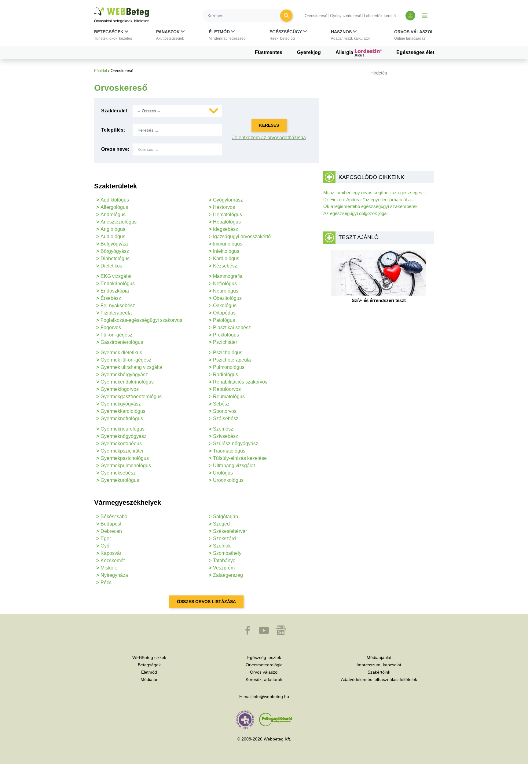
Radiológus (225, 374)
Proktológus (226, 334)
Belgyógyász (115, 243)
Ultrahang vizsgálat (234, 465)
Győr (106, 545)
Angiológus (113, 229)
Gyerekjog (309, 52)
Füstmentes (268, 52)
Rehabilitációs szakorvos (240, 381)
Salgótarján (225, 516)
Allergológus (114, 207)
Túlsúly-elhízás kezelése (240, 458)
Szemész (223, 428)
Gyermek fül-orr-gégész (126, 359)
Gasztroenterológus (122, 342)
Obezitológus (227, 298)
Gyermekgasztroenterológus (131, 396)
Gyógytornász (228, 199)
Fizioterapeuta (116, 312)
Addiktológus (115, 199)
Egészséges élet (415, 52)
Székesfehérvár (230, 531)
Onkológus (225, 305)
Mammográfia (228, 276)
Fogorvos (111, 327)
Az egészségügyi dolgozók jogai (355, 213)
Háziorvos (224, 207)
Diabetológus (115, 258)
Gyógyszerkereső (345, 15)
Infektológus (226, 251)
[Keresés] (286, 15)
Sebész (221, 403)
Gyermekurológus (120, 480)
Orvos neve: (115, 149)
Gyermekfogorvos (120, 389)
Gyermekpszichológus (125, 458)
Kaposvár (111, 553)
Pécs (106, 582)
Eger (106, 538)
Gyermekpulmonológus (126, 465)
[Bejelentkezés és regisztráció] (410, 15)
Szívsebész (225, 436)
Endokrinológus (118, 283)
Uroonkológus (228, 480)
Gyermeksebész (118, 472)
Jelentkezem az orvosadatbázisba (269, 137)
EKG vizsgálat (116, 276)
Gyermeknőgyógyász (123, 436)
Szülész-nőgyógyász (235, 443)
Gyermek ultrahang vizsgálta (131, 367)
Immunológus (227, 243)
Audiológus (113, 236)
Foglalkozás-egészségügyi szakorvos (141, 320)
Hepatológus (227, 221)
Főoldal (100, 70)
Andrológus (113, 214)
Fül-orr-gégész (116, 334)
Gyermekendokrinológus (127, 381)
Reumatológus (229, 396)
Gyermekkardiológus (123, 411)
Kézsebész (225, 265)
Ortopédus (224, 312)
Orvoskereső (316, 15)
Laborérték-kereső (380, 15)
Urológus (223, 472)
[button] (113, 36)
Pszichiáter (225, 342)
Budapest (111, 523)
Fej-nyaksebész (118, 305)
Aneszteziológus (119, 221)
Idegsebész (225, 229)
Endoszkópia (115, 290)
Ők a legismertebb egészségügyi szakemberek (370, 206)
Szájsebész (225, 418)
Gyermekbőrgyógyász (124, 374)
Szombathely (227, 553)
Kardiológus (226, 258)
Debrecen (111, 531)
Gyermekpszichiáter (122, 450)
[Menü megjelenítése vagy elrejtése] (424, 16)
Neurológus (225, 290)
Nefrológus (225, 283)
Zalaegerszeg (228, 575)
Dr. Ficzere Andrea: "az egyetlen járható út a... (368, 199)
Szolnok (222, 545)
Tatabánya (224, 560)
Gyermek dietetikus (121, 352)
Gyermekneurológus (123, 428)
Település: (113, 130)
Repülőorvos (227, 389)
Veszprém (224, 567)
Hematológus (227, 214)
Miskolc (109, 567)
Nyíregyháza (114, 575)
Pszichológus (227, 352)
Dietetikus (111, 265)
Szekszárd (224, 538)
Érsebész (111, 298)
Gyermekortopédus (121, 443)
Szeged (221, 523)
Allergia (345, 52)
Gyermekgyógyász (121, 403)
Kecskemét (113, 560)
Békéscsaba (114, 516)
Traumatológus (229, 450)
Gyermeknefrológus (122, 418)
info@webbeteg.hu (271, 696)
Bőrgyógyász (115, 251)
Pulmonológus (228, 367)
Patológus (224, 320)
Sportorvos (225, 411)
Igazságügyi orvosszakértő (242, 236)
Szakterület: (115, 110)
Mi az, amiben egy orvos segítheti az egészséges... (374, 192)
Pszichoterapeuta (232, 359)
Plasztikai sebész (232, 327)
